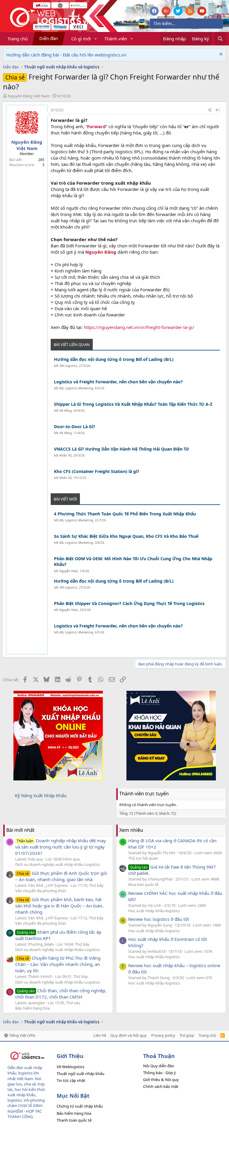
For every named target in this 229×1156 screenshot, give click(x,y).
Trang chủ (17, 39)
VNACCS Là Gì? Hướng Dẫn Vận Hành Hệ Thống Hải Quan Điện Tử (121, 449)
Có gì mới (81, 39)
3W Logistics (68, 366)
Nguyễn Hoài (68, 571)
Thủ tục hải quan (143, 858)
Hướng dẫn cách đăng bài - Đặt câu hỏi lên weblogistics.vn (66, 55)
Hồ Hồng (65, 410)
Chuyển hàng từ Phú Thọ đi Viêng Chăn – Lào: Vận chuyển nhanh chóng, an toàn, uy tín (57, 964)
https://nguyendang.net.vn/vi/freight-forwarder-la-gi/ (139, 327)
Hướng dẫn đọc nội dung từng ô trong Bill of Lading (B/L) (114, 359)
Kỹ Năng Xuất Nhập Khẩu (40, 795)
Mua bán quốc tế (143, 884)
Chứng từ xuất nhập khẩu (80, 1106)
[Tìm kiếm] (220, 38)
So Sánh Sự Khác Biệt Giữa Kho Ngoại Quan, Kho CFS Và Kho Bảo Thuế (126, 536)
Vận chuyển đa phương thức (40, 890)
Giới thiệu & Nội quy (161, 1079)
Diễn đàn (48, 38)
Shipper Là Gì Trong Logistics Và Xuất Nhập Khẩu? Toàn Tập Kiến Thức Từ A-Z (133, 404)
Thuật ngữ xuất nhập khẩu (80, 1073)
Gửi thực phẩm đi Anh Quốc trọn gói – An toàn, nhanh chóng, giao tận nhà (61, 876)
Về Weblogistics (70, 1066)
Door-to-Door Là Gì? (74, 426)
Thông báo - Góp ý (159, 1072)
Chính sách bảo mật (160, 1086)
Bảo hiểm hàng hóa (32, 1008)
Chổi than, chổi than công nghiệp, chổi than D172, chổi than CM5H (60, 993)
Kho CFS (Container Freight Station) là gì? (96, 471)
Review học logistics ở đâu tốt (158, 919)
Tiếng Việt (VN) (21, 1035)
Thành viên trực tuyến (144, 793)
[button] (96, 38)
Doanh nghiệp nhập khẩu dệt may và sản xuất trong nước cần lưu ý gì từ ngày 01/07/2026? (60, 846)
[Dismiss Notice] (220, 55)
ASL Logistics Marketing (76, 388)
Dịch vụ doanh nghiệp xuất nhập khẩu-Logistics (57, 864)
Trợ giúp (187, 1035)
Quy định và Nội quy (128, 1035)
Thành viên (115, 39)
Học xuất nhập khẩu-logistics (154, 910)
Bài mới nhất (20, 830)
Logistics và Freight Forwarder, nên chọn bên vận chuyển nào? (118, 382)
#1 (218, 110)
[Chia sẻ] (209, 110)
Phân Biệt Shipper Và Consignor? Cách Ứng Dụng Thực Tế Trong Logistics (129, 603)
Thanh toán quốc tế (74, 1120)
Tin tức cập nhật (71, 1080)
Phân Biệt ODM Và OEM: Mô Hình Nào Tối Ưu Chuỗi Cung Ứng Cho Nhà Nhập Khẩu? (133, 561)
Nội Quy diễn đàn (158, 1065)
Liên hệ (99, 1035)
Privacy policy (163, 1035)
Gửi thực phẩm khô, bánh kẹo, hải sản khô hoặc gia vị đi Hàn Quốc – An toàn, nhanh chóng (59, 905)
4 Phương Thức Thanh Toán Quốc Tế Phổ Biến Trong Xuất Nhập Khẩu (125, 514)
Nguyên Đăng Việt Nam (29, 96)
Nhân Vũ (65, 455)
